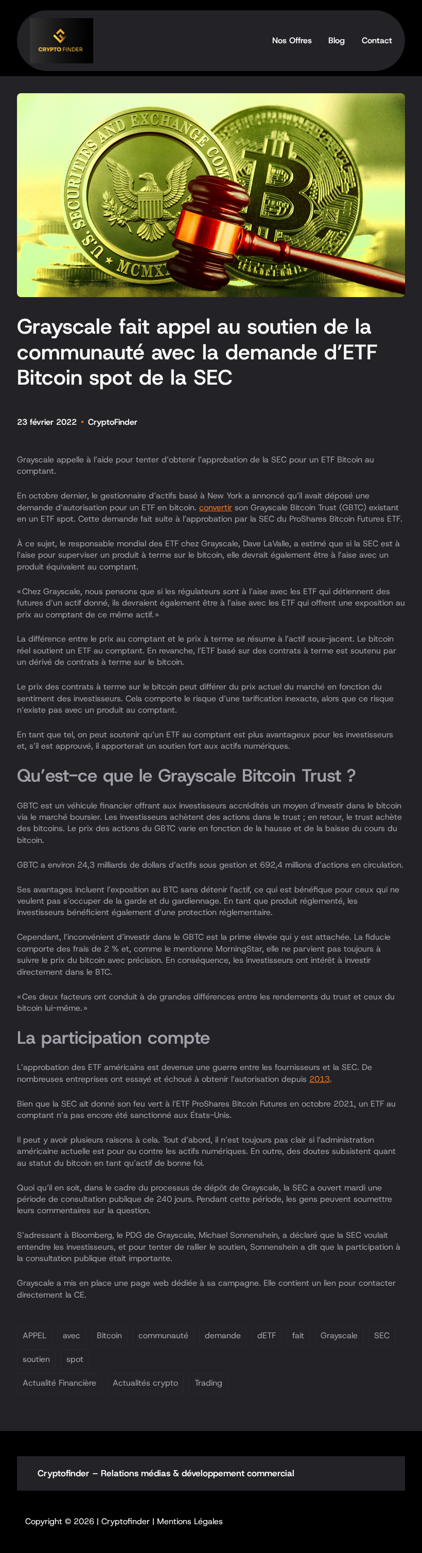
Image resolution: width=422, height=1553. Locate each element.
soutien (36, 1359)
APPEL (34, 1335)
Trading (208, 1382)
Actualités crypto (145, 1382)
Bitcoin (109, 1335)
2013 (319, 1079)
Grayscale (339, 1335)
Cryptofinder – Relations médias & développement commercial (166, 1473)
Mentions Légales (190, 1521)
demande (223, 1335)
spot (74, 1359)
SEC (382, 1335)
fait (298, 1335)
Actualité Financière (59, 1382)
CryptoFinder (112, 422)
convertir (215, 507)
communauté (163, 1335)
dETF (266, 1335)
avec (71, 1335)
